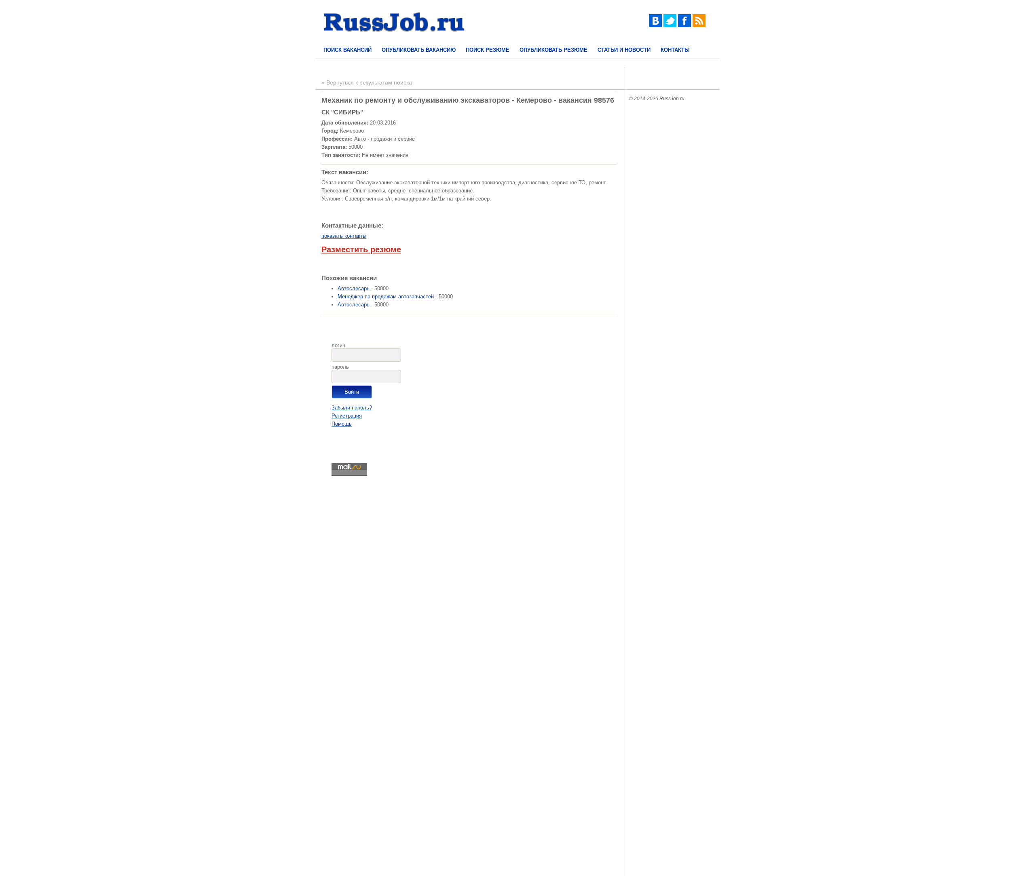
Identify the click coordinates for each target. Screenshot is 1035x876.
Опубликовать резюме (553, 50)
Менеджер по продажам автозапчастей (386, 296)
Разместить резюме (361, 249)
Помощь (342, 424)
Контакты (675, 50)
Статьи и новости (624, 50)
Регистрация (347, 416)
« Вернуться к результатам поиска (366, 82)
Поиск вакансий (347, 50)
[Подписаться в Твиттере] (669, 25)
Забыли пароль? (352, 408)
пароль (340, 367)
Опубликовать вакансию (419, 50)
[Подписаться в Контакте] (655, 25)
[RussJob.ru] (394, 39)
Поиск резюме (487, 50)
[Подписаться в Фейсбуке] (684, 25)
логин (338, 345)
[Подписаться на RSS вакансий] (699, 25)
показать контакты (343, 236)
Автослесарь (354, 288)
